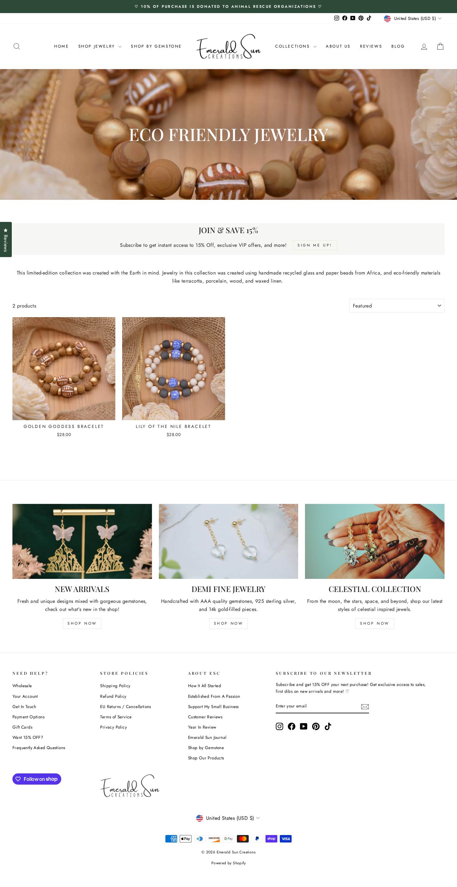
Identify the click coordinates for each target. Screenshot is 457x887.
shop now (82, 623)
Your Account (25, 696)
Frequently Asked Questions (38, 747)
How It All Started (204, 686)
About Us (338, 46)
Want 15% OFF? (27, 737)
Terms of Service (116, 717)
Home (61, 46)
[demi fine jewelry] (228, 541)
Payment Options (28, 717)
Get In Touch (24, 706)
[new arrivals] (82, 541)
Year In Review (202, 727)
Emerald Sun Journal (207, 737)
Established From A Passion (214, 696)
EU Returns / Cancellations (125, 706)
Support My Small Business (213, 706)
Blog (398, 46)
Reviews (371, 46)
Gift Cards (22, 727)
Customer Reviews (205, 717)
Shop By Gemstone (156, 46)
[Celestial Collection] (375, 541)
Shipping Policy (115, 686)
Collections (293, 46)
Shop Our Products (206, 758)
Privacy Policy (113, 727)
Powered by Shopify (228, 863)
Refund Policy (113, 696)
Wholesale (22, 686)
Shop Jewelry (97, 46)
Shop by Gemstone (206, 747)
